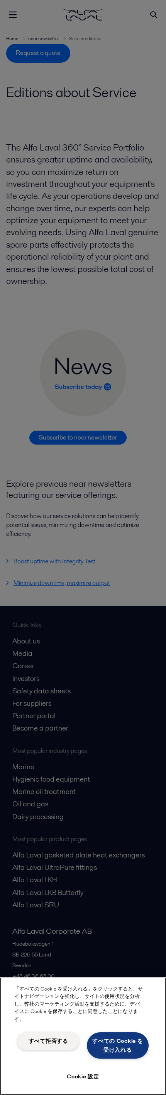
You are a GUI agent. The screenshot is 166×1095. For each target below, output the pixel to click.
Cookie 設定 (83, 1076)
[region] (83, 1036)
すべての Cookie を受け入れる (117, 1045)
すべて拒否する (48, 1041)
